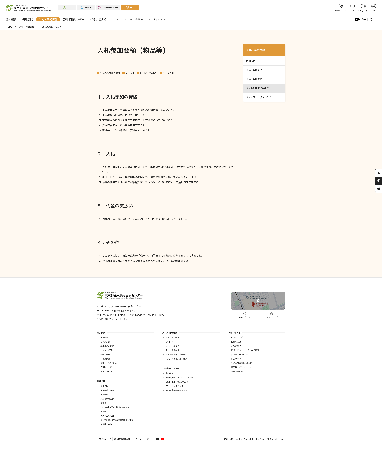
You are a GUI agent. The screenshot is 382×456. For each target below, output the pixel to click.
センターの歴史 (107, 350)
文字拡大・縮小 (378, 173)
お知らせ (250, 60)
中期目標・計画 (107, 390)
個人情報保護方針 (122, 439)
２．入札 (129, 72)
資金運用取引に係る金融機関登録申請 (116, 420)
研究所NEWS (237, 358)
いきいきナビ (98, 19)
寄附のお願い (141, 19)
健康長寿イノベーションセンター (180, 377)
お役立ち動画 (237, 371)
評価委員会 (105, 358)
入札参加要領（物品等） (258, 88)
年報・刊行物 (106, 371)
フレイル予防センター (175, 386)
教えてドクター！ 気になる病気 (245, 350)
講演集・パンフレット (241, 367)
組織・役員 (105, 354)
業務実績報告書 (107, 398)
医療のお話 (236, 341)
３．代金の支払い (148, 72)
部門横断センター (74, 19)
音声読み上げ (378, 189)
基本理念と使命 (107, 345)
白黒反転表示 (378, 181)
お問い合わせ (123, 19)
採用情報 (158, 19)
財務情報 (104, 403)
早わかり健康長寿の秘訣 (242, 362)
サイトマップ (105, 439)
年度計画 (104, 394)
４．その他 (168, 72)
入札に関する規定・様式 (258, 97)
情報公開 (27, 19)
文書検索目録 (106, 424)
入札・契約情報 (48, 19)
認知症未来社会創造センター (178, 381)
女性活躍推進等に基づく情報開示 (115, 407)
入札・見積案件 (254, 70)
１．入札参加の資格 (110, 72)
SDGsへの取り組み (108, 362)
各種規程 (104, 411)
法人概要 (11, 19)
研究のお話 (236, 345)
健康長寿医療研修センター (177, 390)
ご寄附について (107, 367)
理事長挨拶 (105, 341)
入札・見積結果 (254, 79)
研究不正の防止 (107, 415)
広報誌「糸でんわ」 (240, 354)
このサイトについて (142, 439)
